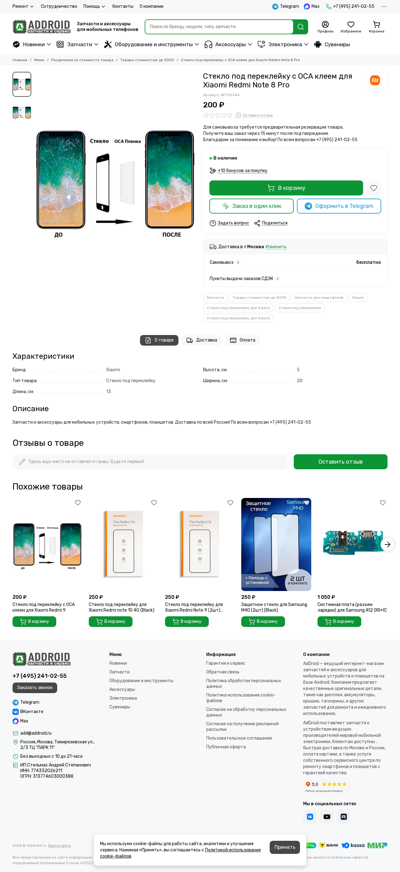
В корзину (292, 188)
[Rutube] (344, 817)
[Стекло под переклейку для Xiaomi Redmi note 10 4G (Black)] (124, 544)
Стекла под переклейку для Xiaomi (238, 318)
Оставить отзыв (340, 461)
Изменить (276, 247)
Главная (19, 60)
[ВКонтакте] (310, 817)
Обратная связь (222, 672)
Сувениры (337, 44)
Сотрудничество (59, 6)
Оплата (247, 340)
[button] (37, 180)
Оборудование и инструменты (154, 44)
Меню (39, 60)
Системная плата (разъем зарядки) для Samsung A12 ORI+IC (352, 607)
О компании (151, 6)
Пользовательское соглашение (239, 738)
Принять (284, 847)
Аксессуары (230, 44)
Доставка (206, 340)
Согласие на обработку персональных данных (246, 712)
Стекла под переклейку (299, 308)
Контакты (122, 6)
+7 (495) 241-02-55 (353, 6)
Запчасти (79, 44)
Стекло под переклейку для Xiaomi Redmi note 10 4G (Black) (121, 607)
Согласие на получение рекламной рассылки (242, 726)
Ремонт (20, 6)
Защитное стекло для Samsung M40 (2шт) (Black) (274, 607)
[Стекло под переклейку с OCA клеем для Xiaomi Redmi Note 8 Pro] (115, 180)
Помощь (91, 6)
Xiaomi (358, 297)
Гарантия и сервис (225, 663)
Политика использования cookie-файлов (241, 697)
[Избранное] (373, 187)
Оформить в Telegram (344, 206)
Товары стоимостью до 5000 (147, 60)
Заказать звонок (34, 687)
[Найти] (300, 26)
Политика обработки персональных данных (243, 683)
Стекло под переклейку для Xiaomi (238, 308)
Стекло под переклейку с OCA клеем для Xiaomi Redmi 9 (43, 607)
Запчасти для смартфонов (319, 297)
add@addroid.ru (36, 733)
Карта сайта (59, 845)
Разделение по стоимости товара (82, 60)
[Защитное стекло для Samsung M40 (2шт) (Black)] (276, 544)
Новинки (34, 44)
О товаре (164, 340)
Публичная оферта (226, 747)
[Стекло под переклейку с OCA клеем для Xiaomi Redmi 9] (47, 544)
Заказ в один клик (256, 206)
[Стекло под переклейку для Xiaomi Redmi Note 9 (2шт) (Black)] (200, 544)
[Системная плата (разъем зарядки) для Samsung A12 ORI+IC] (353, 544)
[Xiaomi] (375, 80)
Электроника (285, 44)
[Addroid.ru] (41, 27)
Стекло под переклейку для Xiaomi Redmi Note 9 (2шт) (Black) (194, 607)
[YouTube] (327, 817)
